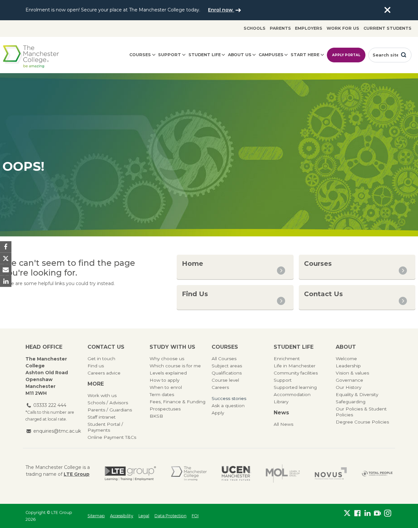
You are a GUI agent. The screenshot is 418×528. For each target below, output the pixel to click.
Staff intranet (102, 417)
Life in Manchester (294, 365)
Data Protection (170, 515)
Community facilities (296, 373)
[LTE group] (130, 473)
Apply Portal (346, 55)
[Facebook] (357, 514)
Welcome (346, 358)
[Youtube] (377, 514)
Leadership (348, 365)
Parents (280, 28)
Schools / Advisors (108, 402)
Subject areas (227, 365)
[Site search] (403, 54)
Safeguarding (350, 401)
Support (169, 54)
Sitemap (96, 515)
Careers (220, 387)
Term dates (162, 394)
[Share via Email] (5, 270)
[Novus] (331, 473)
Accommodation (292, 394)
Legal (143, 515)
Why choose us (167, 358)
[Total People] (377, 473)
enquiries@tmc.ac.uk (57, 431)
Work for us (343, 28)
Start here (305, 54)
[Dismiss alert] (387, 10)
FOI (195, 515)
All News (283, 424)
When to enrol (166, 387)
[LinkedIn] (367, 514)
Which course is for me (175, 365)
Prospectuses (165, 408)
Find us (96, 365)
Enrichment (287, 358)
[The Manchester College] (189, 473)
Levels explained (168, 373)
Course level (225, 380)
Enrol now (221, 10)
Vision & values (352, 373)
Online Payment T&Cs (112, 437)
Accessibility (121, 515)
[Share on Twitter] (5, 258)
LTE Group (76, 474)
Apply (218, 412)
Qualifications (227, 373)
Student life (204, 54)
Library (281, 401)
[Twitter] (347, 514)
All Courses (224, 358)
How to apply (164, 380)
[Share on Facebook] (5, 246)
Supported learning (295, 387)
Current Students (387, 28)
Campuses (271, 54)
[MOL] (283, 473)
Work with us (102, 395)
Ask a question (228, 405)
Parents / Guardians (110, 409)
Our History (348, 387)
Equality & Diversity (357, 394)
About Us (239, 54)
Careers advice (104, 373)
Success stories (229, 398)
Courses (140, 54)
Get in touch (101, 358)
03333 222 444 (49, 405)
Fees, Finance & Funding (177, 401)
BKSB (156, 416)
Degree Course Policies (362, 421)
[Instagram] (387, 514)
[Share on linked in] (5, 281)
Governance (349, 380)
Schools (254, 28)
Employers (308, 28)
